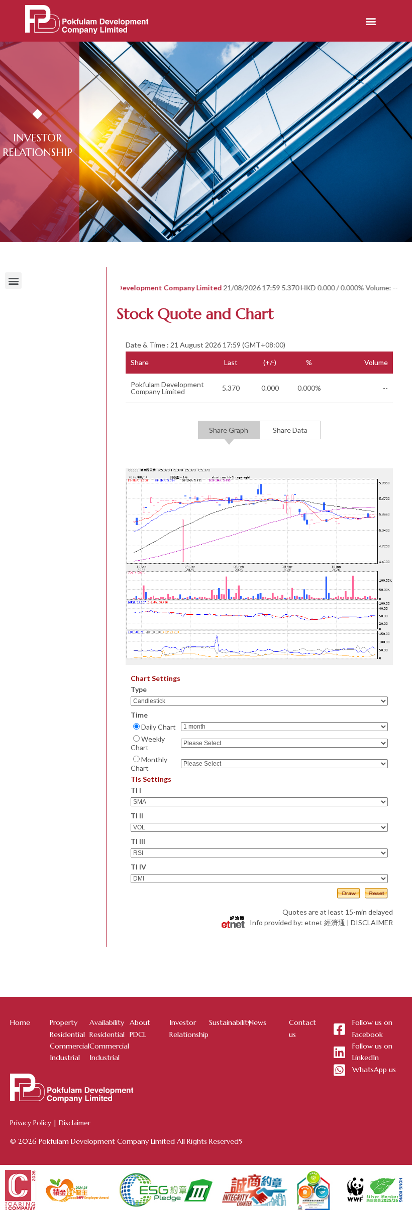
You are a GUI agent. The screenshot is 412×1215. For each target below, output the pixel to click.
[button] (371, 21)
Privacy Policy (30, 1123)
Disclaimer (74, 1123)
